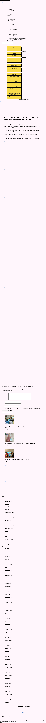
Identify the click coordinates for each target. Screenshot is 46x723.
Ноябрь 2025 (7, 572)
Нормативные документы (13, 29)
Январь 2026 (7, 567)
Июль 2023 (7, 648)
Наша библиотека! (12, 25)
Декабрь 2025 (7, 570)
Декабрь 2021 (7, 699)
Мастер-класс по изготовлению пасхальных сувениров (13, 389)
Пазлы (10, 13)
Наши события (21, 124)
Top (0, 718)
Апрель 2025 (7, 591)
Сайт (3, 406)
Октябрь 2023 (7, 640)
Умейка (6, 544)
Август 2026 (7, 548)
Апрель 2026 (7, 559)
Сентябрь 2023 (7, 643)
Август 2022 (7, 678)
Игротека (8, 11)
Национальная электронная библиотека (16, 39)
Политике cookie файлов (11, 721)
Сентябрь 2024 (7, 610)
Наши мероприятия (12, 10)
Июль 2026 (7, 551)
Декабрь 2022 (7, 667)
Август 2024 (7, 613)
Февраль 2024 (7, 629)
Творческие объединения (13, 30)
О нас (8, 26)
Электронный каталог (13, 35)
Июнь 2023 (7, 651)
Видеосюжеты (11, 24)
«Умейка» (8, 15)
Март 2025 (7, 594)
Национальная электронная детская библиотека (17, 38)
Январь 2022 (7, 697)
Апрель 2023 (7, 656)
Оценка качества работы (11, 19)
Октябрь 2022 (7, 672)
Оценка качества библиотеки (10, 533)
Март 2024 (7, 626)
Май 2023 (6, 653)
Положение (11, 28)
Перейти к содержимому (5, 0)
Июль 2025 (7, 583)
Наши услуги (11, 33)
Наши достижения (12, 18)
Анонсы (10, 9)
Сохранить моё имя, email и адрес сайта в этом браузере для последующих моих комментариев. (22, 408)
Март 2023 (7, 659)
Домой (8, 6)
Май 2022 (6, 686)
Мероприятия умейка (9, 517)
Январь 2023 (7, 664)
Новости (6, 531)
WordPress (9, 716)
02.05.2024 (7, 123)
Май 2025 (6, 589)
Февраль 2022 (7, 694)
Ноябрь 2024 (7, 605)
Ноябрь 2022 (7, 670)
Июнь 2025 (7, 586)
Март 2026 (7, 562)
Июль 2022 (7, 680)
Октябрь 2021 (7, 702)
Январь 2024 (7, 632)
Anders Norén (20, 716)
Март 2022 (7, 691)
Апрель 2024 (7, 624)
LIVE (8, 23)
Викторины (11, 14)
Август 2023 (7, 645)
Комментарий (5, 400)
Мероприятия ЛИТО (12, 21)
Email (3, 404)
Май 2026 (6, 556)
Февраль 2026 (7, 564)
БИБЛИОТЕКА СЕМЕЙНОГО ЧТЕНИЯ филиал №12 (16, 122)
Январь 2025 (7, 599)
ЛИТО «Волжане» (10, 20)
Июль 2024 (7, 616)
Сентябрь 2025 (7, 578)
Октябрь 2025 (7, 575)
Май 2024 (6, 621)
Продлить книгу (12, 31)
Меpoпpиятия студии (12, 16)
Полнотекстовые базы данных (14, 37)
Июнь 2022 (7, 683)
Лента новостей (9, 8)
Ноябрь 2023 (7, 637)
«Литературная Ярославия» (11, 40)
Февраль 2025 (7, 597)
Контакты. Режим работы (13, 34)
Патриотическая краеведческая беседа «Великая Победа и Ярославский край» (17, 386)
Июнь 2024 (7, 618)
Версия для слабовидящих (23, 706)
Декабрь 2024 (7, 602)
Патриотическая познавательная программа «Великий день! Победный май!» (21, 119)
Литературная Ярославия (9, 512)
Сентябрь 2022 (7, 675)
